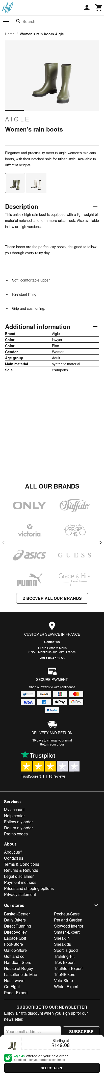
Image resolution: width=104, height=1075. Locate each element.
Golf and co (14, 956)
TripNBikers (64, 974)
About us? (13, 852)
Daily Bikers (15, 920)
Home (10, 33)
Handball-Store (17, 962)
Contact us (52, 642)
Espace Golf (15, 938)
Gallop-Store (15, 950)
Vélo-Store (63, 980)
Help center (14, 815)
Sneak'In (62, 938)
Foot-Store (13, 944)
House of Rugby (18, 968)
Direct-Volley (15, 932)
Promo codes (16, 834)
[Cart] (99, 8)
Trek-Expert (64, 962)
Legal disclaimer (19, 876)
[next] (100, 542)
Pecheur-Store (67, 914)
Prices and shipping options (29, 888)
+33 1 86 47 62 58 (52, 658)
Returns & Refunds (21, 870)
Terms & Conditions (21, 864)
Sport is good (66, 950)
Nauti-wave (14, 980)
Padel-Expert (16, 992)
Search (28, 21)
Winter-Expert (66, 986)
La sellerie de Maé (20, 974)
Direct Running (17, 926)
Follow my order (18, 822)
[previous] (3, 542)
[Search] (18, 21)
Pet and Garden (68, 920)
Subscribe (81, 1031)
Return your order (52, 744)
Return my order (18, 828)
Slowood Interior (68, 926)
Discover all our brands (52, 598)
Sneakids (62, 944)
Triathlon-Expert (68, 968)
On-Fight (12, 986)
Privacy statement (20, 894)
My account (14, 809)
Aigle (18, 119)
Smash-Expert (67, 932)
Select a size (52, 1068)
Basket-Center (17, 914)
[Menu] (6, 21)
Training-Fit (64, 956)
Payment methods (20, 882)
